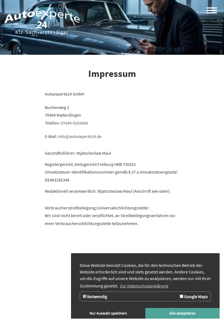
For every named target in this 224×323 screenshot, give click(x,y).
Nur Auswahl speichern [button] (108, 313)
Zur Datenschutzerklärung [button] (144, 286)
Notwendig (96, 296)
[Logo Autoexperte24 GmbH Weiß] (42, 19)
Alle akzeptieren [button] (182, 313)
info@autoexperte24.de (80, 136)
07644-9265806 (74, 123)
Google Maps (195, 296)
